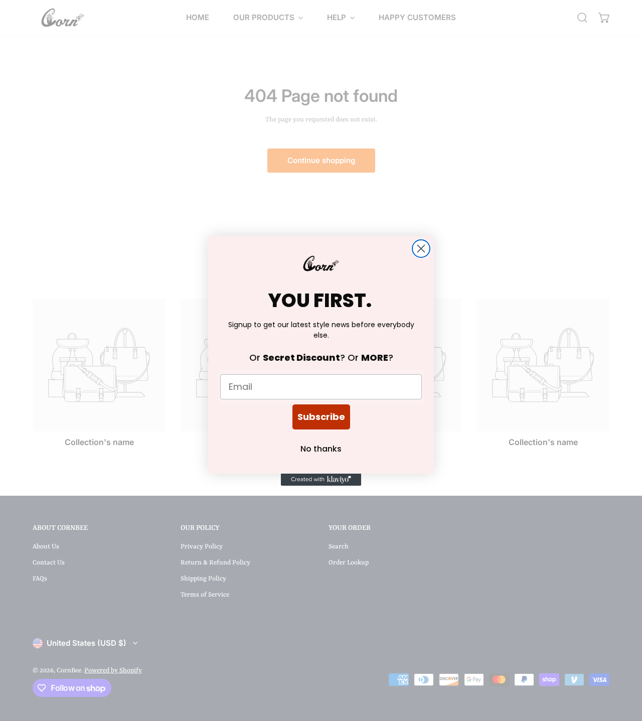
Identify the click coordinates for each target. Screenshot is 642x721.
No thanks (321, 449)
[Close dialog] (421, 248)
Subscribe (321, 416)
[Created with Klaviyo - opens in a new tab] (321, 480)
